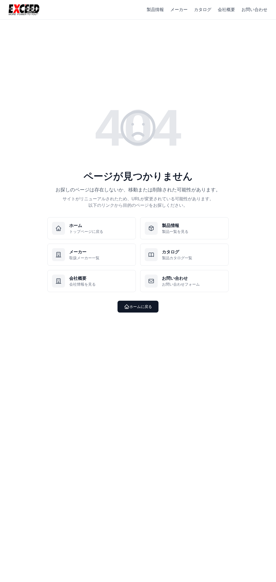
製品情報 (155, 9)
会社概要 (226, 9)
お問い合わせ (254, 9)
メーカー (179, 9)
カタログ (202, 9)
